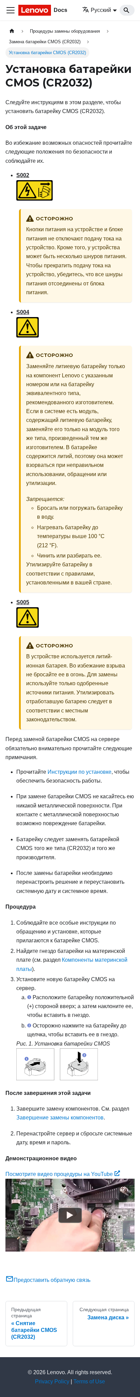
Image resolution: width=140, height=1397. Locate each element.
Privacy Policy (52, 1381)
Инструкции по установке (79, 772)
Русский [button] (101, 10)
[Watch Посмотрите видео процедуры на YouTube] (70, 1215)
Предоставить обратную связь (52, 1280)
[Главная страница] (11, 31)
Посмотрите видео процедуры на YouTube (59, 1174)
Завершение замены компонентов (60, 1117)
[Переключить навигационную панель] (10, 10)
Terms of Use (89, 1381)
